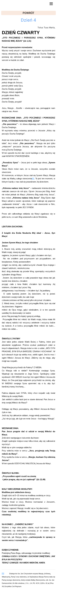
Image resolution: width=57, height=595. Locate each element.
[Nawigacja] (51, 3)
